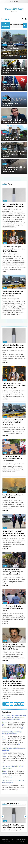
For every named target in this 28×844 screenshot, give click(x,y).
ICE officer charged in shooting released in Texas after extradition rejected (12, 608)
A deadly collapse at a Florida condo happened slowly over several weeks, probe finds (13, 154)
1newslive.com (14, 9)
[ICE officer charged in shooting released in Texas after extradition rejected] (14, 596)
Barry (5, 209)
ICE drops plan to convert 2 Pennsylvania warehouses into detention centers (11, 103)
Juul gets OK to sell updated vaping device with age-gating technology (11, 52)
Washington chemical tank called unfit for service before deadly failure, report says (12, 293)
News (4, 45)
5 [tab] (18, 804)
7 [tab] (22, 804)
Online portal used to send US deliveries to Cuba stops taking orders (11, 87)
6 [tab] (20, 804)
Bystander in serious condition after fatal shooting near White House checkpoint (13, 70)
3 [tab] (25, 57)
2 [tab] (23, 57)
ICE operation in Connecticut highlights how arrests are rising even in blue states (12, 458)
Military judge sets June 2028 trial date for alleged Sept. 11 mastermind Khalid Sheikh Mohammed (13, 647)
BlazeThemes (21, 841)
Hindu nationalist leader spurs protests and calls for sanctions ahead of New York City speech (14, 249)
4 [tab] (16, 804)
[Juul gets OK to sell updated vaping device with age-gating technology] (14, 195)
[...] (22, 728)
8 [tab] (24, 804)
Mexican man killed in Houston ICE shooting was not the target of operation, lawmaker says (13, 137)
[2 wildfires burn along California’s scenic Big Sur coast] (14, 485)
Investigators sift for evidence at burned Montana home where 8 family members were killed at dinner (13, 683)
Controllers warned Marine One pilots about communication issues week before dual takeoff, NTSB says (13, 533)
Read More (4, 362)
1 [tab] (20, 57)
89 (19, 704)
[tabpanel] (14, 44)
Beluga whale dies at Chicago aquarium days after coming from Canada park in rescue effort (12, 572)
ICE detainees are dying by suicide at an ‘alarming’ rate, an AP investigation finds (13, 169)
